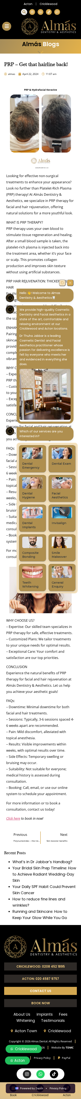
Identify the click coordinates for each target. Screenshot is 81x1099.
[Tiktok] (49, 12)
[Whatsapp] (40, 12)
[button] (24, 12)
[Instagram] (32, 12)
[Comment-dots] (57, 12)
